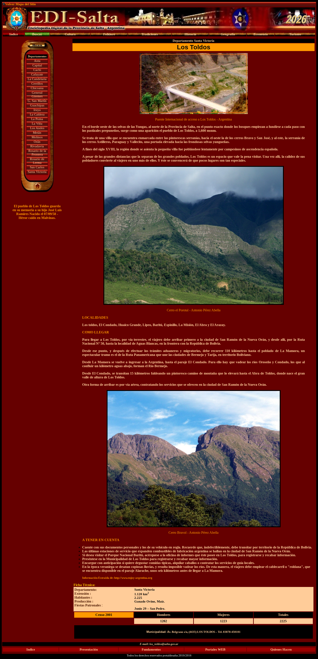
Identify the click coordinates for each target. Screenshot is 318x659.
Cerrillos (37, 83)
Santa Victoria (37, 172)
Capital (37, 65)
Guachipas (37, 105)
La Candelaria (37, 79)
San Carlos (37, 167)
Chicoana (37, 88)
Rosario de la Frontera (37, 152)
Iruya (37, 110)
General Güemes (37, 94)
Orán (37, 141)
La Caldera (37, 114)
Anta (37, 61)
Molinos (37, 137)
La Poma (37, 119)
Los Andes (37, 128)
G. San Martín (37, 101)
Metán (37, 132)
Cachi (37, 70)
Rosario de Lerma (37, 160)
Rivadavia (37, 146)
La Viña (37, 123)
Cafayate (37, 74)
